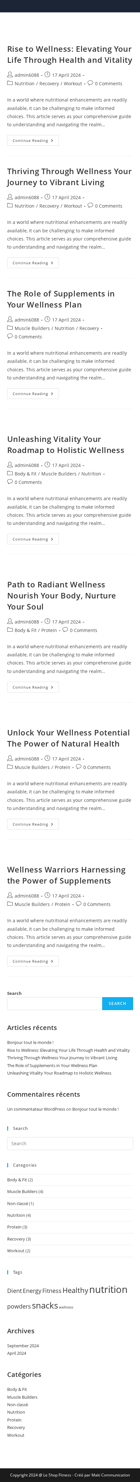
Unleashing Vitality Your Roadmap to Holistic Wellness (66, 444)
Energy (32, 1291)
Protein (49, 630)
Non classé (17, 1203)
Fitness (52, 1291)
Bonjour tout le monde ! (30, 1042)
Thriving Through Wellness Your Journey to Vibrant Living (69, 176)
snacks (45, 1305)
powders (19, 1306)
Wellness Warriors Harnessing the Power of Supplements (66, 875)
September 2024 (23, 1346)
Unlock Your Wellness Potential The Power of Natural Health (68, 738)
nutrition (108, 1289)
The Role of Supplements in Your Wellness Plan (61, 299)
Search (14, 993)
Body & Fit (25, 474)
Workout (73, 83)
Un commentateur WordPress (36, 1109)
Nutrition (25, 83)
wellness (66, 1307)
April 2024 (16, 1353)
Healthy (75, 1290)
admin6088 (27, 75)
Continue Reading (36, 141)
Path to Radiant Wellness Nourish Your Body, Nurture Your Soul (62, 595)
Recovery (49, 83)
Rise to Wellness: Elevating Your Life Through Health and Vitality (70, 54)
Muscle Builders (32, 328)
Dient (14, 1291)
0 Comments (108, 83)
